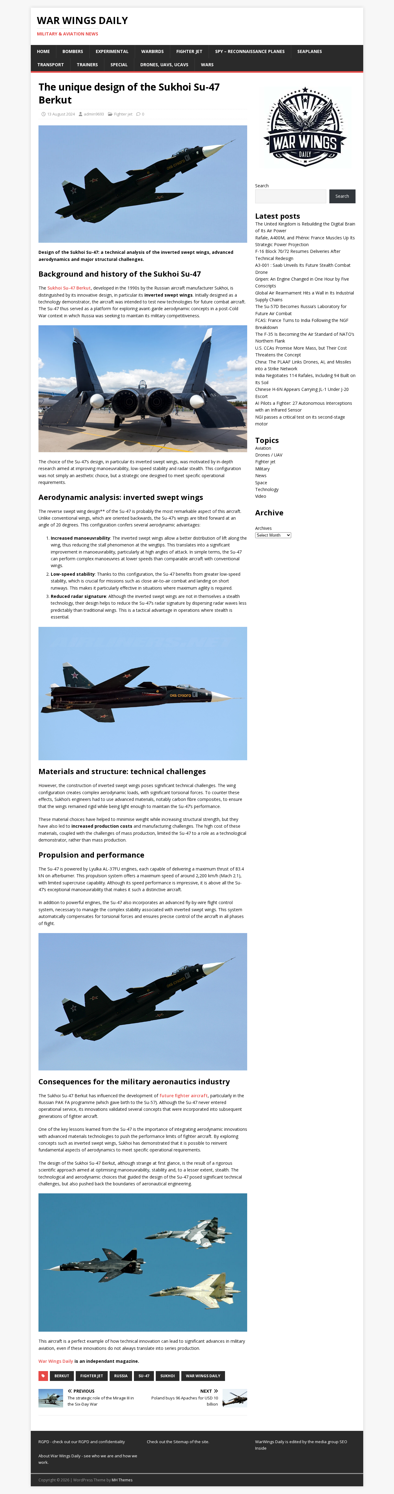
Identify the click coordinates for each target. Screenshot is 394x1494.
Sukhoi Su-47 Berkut (69, 288)
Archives (263, 528)
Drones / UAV (268, 455)
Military (262, 469)
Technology (267, 489)
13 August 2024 (61, 114)
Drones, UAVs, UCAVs (164, 64)
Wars (207, 64)
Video (260, 496)
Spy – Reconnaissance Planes (250, 51)
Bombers (72, 51)
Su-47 (144, 1375)
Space (261, 482)
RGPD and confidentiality (101, 1441)
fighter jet (91, 1375)
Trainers (87, 64)
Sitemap (181, 1441)
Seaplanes (309, 51)
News (261, 475)
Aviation (263, 448)
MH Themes (122, 1480)
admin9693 (94, 114)
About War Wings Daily (59, 1456)
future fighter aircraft (183, 1095)
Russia (120, 1375)
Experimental (112, 51)
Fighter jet (189, 51)
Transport (50, 64)
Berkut (61, 1375)
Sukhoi (167, 1375)
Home (43, 51)
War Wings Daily (55, 1361)
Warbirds (152, 51)
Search (262, 186)
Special (119, 64)
